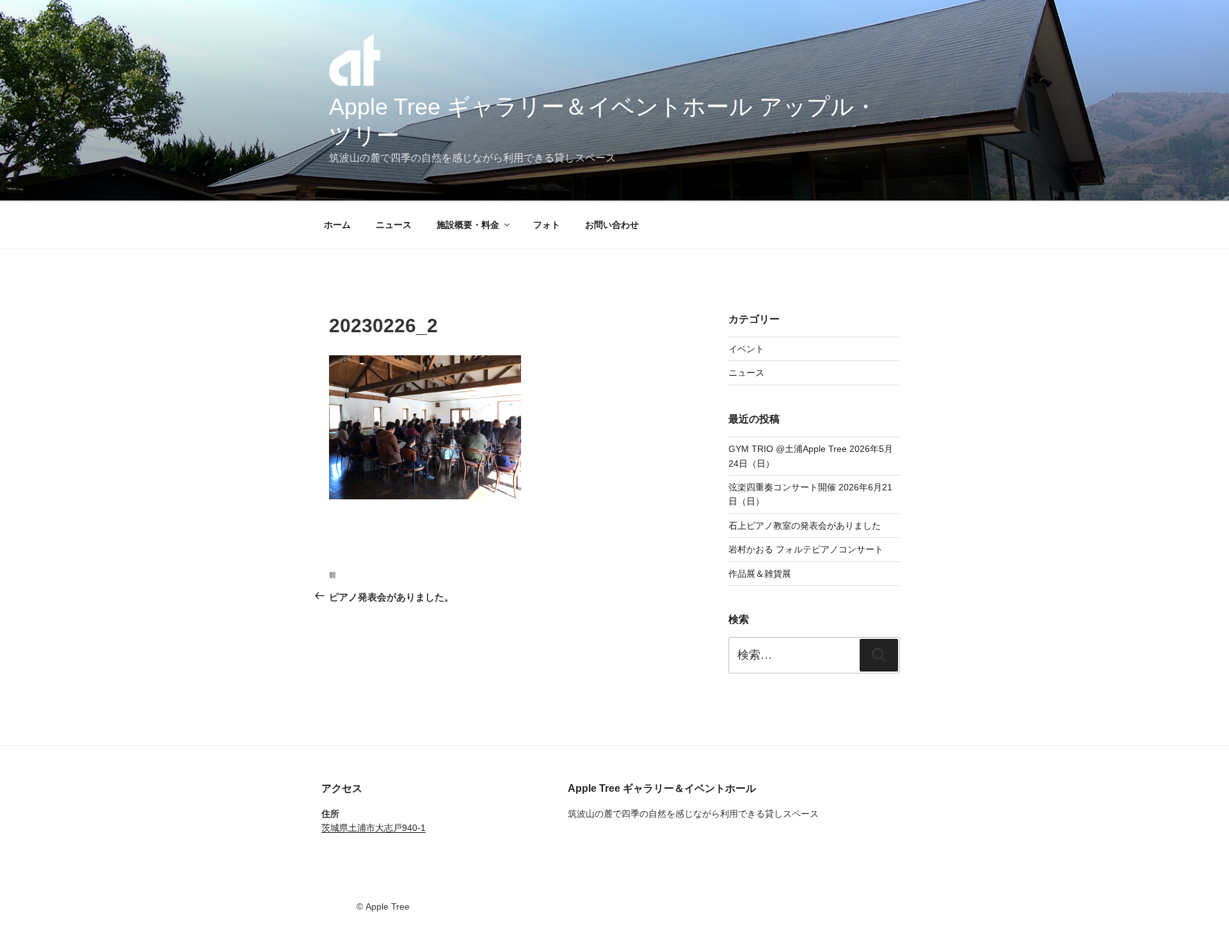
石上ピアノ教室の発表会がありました (804, 525)
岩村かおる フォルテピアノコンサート (805, 549)
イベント (746, 349)
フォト (546, 225)
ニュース (394, 225)
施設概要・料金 (468, 225)
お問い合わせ (612, 225)
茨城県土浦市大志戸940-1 (373, 828)
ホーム (337, 225)
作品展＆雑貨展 (759, 573)
